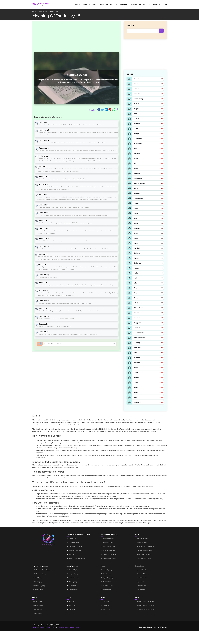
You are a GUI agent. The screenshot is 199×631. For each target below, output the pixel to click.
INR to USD (72, 554)
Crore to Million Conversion (146, 609)
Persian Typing (107, 581)
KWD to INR (106, 609)
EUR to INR (106, 601)
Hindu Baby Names (109, 550)
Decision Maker (142, 585)
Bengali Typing (73, 574)
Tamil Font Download (144, 554)
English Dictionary (143, 538)
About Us (35, 627)
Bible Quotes (38, 605)
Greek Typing (73, 585)
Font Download (142, 542)
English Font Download (144, 550)
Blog (165, 4)
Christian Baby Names (110, 554)
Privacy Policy (51, 627)
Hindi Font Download (144, 558)
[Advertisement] (76, 37)
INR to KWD (72, 605)
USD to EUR (38, 613)
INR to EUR (106, 605)
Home (77, 4)
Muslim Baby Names (109, 558)
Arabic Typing (107, 570)
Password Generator (144, 574)
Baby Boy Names (108, 538)
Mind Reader (38, 601)
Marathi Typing (73, 570)
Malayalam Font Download (146, 546)
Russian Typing (107, 589)
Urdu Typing (106, 574)
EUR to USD (38, 609)
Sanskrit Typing (74, 578)
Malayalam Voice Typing (42, 570)
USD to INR (72, 609)
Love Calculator (142, 570)
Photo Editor (141, 589)
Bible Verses (43, 11)
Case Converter (106, 4)
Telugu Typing (38, 589)
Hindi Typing (38, 581)
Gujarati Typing (108, 578)
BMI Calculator (121, 4)
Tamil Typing (38, 578)
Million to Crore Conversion (146, 605)
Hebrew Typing (108, 585)
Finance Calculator (75, 550)
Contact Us (42, 627)
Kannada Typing (39, 585)
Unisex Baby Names (109, 546)
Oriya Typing (73, 581)
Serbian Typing (73, 589)
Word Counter (142, 578)
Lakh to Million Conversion (77, 558)
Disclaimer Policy (62, 627)
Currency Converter (137, 4)
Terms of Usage (74, 627)
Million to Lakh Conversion (145, 601)
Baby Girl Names (108, 542)
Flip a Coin (140, 581)
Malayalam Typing (90, 4)
